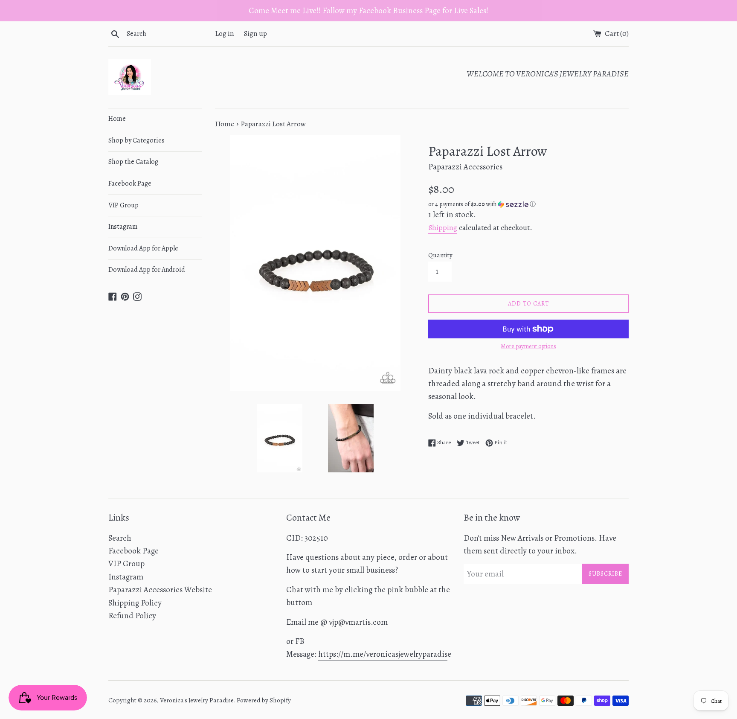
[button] (528, 204)
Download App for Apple (143, 248)
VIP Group (123, 205)
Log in (224, 33)
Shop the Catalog (133, 161)
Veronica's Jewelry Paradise (197, 700)
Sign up (255, 33)
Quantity (440, 255)
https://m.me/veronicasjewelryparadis (382, 654)
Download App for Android (146, 269)
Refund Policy (132, 615)
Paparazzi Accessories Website (160, 589)
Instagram (123, 226)
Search (119, 538)
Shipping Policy (135, 602)
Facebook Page (129, 183)
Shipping (442, 227)
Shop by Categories (136, 140)
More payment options (528, 346)
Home (117, 118)
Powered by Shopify (264, 700)
